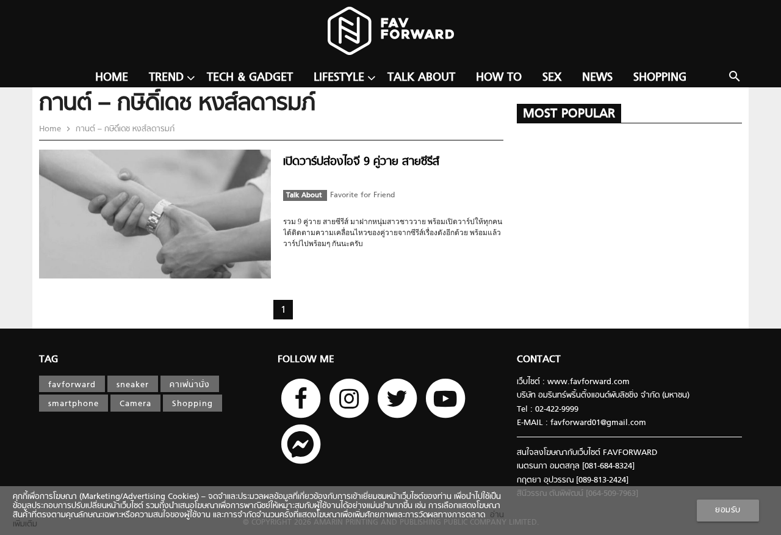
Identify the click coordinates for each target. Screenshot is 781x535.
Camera (135, 404)
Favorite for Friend (362, 195)
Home (111, 78)
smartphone (73, 404)
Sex (551, 78)
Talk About (421, 78)
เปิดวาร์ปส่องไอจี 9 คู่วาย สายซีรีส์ (361, 162)
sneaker (133, 385)
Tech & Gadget (250, 78)
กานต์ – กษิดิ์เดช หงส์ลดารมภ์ (124, 129)
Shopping (659, 78)
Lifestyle (339, 78)
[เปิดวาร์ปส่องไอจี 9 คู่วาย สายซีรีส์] (155, 276)
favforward (72, 385)
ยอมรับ (728, 510)
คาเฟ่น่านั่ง (190, 385)
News (597, 78)
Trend (166, 78)
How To (499, 78)
